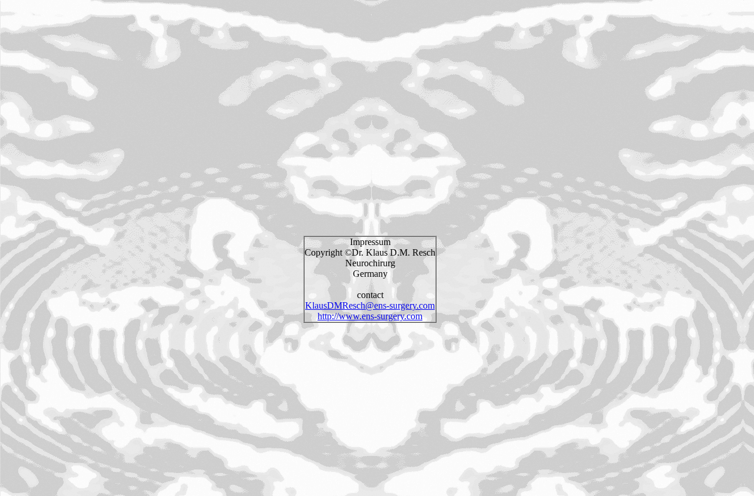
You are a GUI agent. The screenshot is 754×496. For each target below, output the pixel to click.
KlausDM (323, 305)
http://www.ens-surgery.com (370, 316)
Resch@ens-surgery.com (388, 305)
